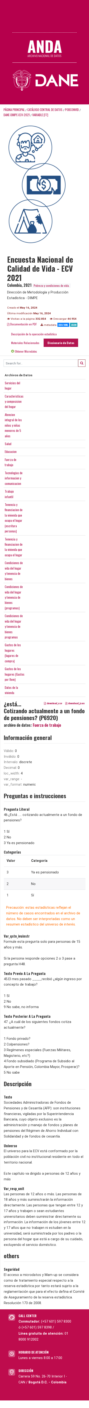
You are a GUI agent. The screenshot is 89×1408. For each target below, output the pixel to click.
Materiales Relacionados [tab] (25, 343)
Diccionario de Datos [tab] (60, 343)
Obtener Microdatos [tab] (25, 351)
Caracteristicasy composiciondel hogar (14, 401)
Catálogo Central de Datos (44, 109)
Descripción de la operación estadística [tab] (34, 334)
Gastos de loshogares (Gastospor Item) (14, 674)
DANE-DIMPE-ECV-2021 (17, 115)
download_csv (54, 703)
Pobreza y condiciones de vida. (52, 285)
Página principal (14, 109)
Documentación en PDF (23, 324)
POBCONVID (72, 109)
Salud (8, 443)
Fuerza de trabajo (47, 725)
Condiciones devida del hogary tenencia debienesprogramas (14, 626)
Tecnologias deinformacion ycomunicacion (14, 478)
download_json (75, 703)
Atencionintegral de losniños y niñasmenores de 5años (13, 425)
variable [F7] (40, 115)
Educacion (11, 451)
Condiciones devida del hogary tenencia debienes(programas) (14, 597)
